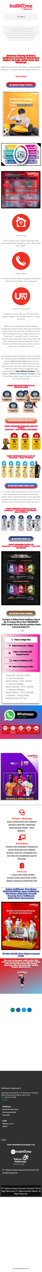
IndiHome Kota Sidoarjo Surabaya (22, 374)
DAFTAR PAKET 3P (22, 539)
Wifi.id (4, 1126)
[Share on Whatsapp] (12, 1010)
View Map (5, 1100)
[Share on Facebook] (18, 1010)
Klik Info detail (21, 76)
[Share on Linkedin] (29, 1010)
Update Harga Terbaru (22, 85)
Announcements (9, 1112)
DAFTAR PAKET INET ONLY (22, 421)
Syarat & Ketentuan (10, 1109)
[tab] (21, 640)
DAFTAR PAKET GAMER (22, 613)
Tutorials (6, 1115)
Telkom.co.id (7, 1123)
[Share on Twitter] (24, 1010)
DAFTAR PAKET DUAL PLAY (22, 486)
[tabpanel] (21, 687)
